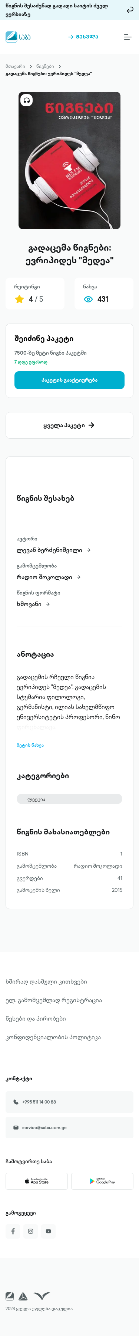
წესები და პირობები (36, 1018)
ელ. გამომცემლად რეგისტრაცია (54, 1000)
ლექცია (36, 799)
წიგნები (45, 66)
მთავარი (15, 66)
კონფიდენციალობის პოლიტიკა (53, 1037)
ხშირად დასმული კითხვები (46, 981)
